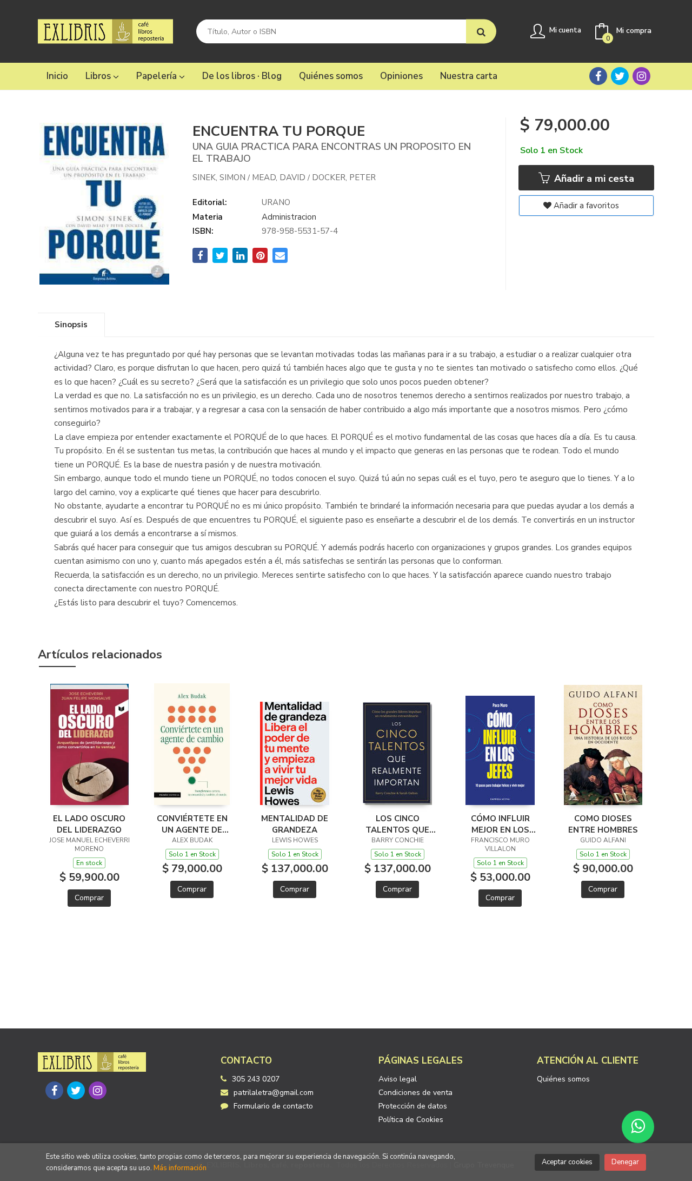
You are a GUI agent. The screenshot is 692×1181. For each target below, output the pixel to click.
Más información (180, 1168)
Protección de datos (412, 1106)
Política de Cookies (410, 1119)
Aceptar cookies (567, 1162)
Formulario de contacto (273, 1106)
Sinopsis (71, 324)
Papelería (157, 76)
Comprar (89, 898)
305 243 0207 (256, 1079)
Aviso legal (397, 1079)
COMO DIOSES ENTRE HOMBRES (603, 824)
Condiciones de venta (415, 1092)
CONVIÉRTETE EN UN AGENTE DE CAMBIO (192, 824)
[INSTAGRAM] (641, 76)
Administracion (289, 217)
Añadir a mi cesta (592, 178)
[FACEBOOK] (598, 76)
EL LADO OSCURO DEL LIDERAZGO (89, 824)
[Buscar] (481, 31)
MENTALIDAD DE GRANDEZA (294, 824)
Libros (99, 76)
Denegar (625, 1162)
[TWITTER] (620, 76)
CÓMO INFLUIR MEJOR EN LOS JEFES (500, 824)
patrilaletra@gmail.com (274, 1092)
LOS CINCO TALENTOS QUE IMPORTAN (397, 824)
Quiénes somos (563, 1079)
